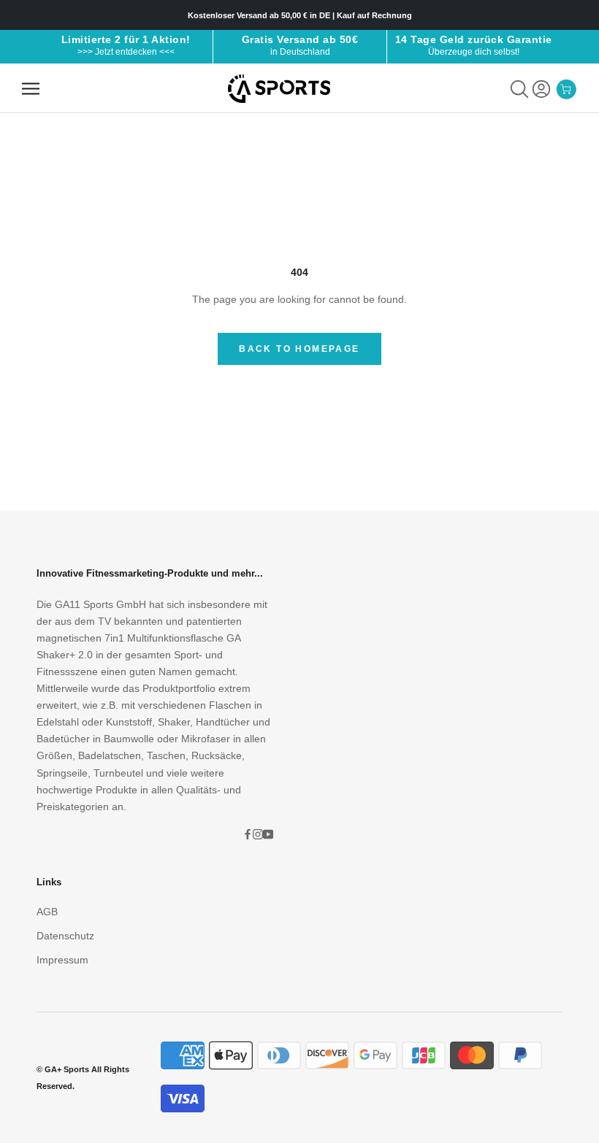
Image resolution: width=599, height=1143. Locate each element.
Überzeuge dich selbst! (473, 52)
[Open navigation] (30, 88)
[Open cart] (566, 89)
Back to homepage (299, 349)
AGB (47, 911)
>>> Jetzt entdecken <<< (126, 52)
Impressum (62, 960)
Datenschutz (65, 936)
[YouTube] (268, 834)
